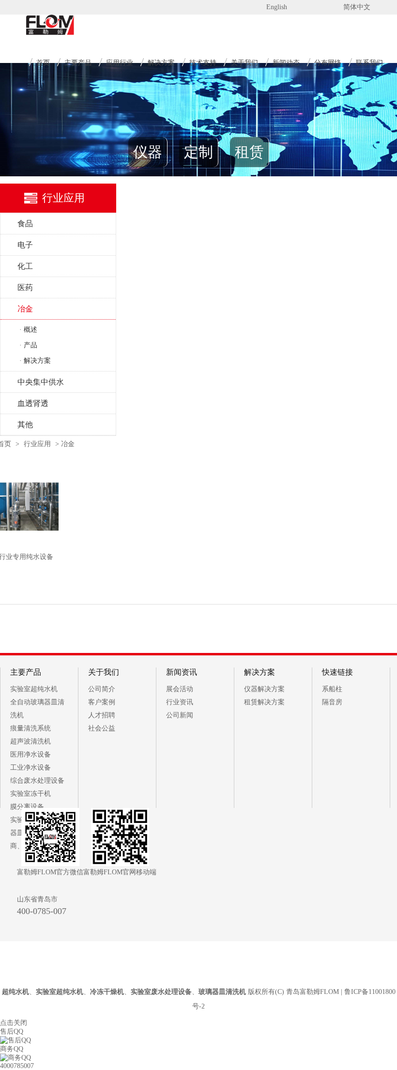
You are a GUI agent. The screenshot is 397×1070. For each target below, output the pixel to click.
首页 (43, 62)
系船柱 (332, 689)
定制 (198, 152)
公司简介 (101, 689)
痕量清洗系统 (30, 728)
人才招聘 (101, 715)
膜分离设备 (27, 806)
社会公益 (101, 728)
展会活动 (179, 689)
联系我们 (369, 62)
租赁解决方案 (264, 702)
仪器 (147, 152)
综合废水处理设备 (37, 780)
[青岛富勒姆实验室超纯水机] (38, 34)
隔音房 (332, 702)
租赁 (249, 152)
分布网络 (327, 62)
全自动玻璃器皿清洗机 (37, 708)
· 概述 (28, 329)
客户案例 (101, 702)
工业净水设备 (30, 767)
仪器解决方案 (264, 689)
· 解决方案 (35, 360)
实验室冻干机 (30, 793)
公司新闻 (179, 715)
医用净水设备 (30, 754)
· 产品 (28, 345)
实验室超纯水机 (34, 689)
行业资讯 (179, 702)
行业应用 (37, 444)
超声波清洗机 (30, 741)
